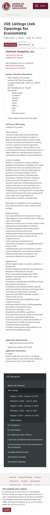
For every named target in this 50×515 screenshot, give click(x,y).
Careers (38, 477)
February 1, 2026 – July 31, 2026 (23, 401)
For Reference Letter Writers (20, 435)
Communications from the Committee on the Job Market (25, 446)
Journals (12, 477)
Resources (14, 481)
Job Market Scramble (17, 457)
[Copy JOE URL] (32, 45)
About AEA (27, 485)
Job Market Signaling (17, 462)
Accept (6, 510)
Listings (13, 390)
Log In (37, 485)
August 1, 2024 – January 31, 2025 (24, 415)
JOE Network (13, 377)
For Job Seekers (14, 430)
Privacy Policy (19, 505)
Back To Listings (10, 45)
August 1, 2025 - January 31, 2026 (24, 406)
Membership (15, 485)
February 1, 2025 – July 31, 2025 (23, 410)
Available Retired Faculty (18, 452)
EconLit (24, 481)
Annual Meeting (25, 477)
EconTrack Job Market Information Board (25, 439)
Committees (35, 481)
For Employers (14, 425)
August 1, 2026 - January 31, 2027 (24, 396)
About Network (16, 385)
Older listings (15, 420)
